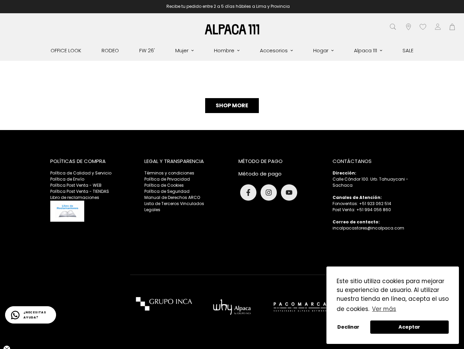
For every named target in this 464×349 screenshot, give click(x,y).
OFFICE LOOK (66, 50)
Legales (152, 210)
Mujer (182, 50)
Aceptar (409, 327)
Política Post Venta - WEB (76, 185)
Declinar (348, 327)
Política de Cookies (164, 185)
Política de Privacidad (167, 179)
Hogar (320, 50)
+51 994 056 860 (373, 210)
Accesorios (274, 50)
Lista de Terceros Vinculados (174, 203)
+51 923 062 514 (375, 203)
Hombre (224, 50)
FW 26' (147, 50)
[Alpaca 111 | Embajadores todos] (232, 29)
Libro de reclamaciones (74, 197)
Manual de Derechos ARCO (172, 197)
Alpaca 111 (365, 50)
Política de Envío (67, 179)
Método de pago (260, 173)
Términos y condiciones (169, 173)
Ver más (384, 309)
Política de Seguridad (167, 191)
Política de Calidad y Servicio (80, 173)
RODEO (110, 50)
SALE (408, 50)
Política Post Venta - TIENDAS (79, 191)
